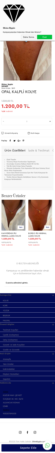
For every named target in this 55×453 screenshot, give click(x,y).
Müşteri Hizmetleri (11, 374)
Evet (45, 37)
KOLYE (6, 301)
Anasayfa (7, 359)
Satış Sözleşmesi (10, 340)
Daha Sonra (28, 37)
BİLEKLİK (6, 315)
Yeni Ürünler (8, 364)
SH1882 (4, 86)
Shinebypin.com (39, 441)
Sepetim (6, 379)
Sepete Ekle (28, 447)
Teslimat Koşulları (10, 330)
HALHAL (6, 320)
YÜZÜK (6, 311)
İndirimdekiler (9, 369)
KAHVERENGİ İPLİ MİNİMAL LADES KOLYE (11, 234)
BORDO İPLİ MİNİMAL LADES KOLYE (37, 234)
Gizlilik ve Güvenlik (11, 350)
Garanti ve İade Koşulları (14, 345)
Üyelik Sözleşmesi (11, 335)
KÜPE (5, 306)
